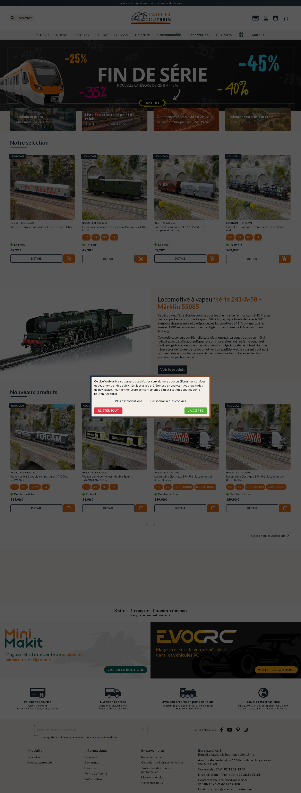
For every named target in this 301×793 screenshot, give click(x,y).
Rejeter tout (108, 410)
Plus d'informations (128, 401)
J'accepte (195, 410)
